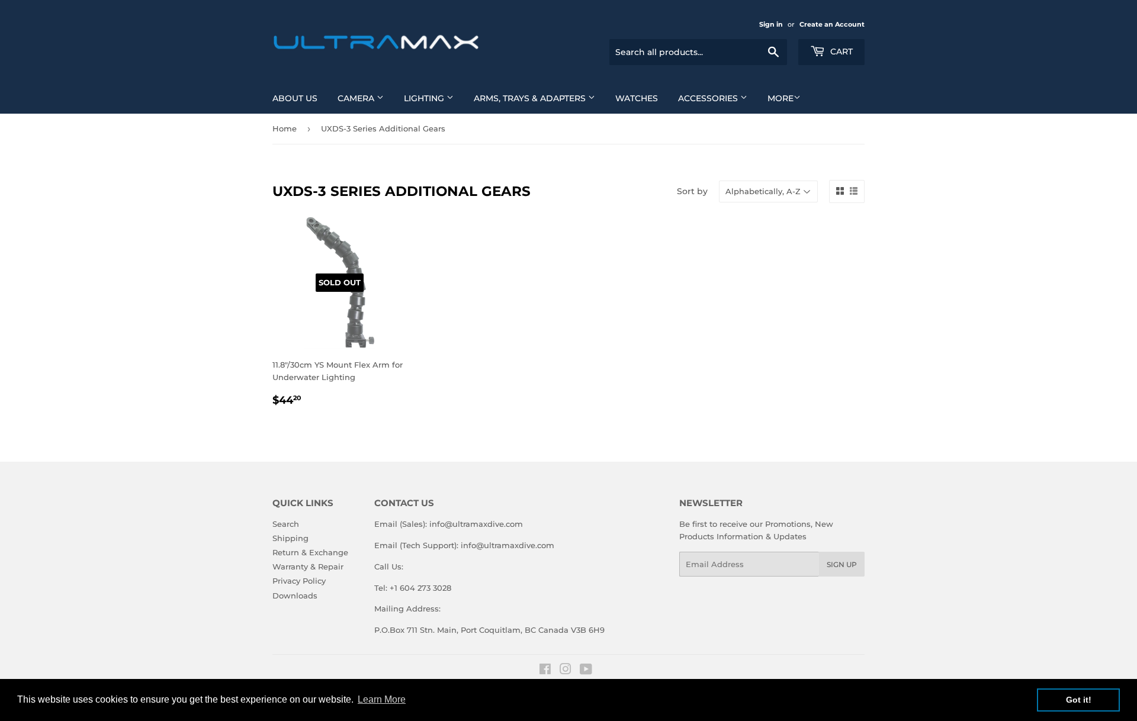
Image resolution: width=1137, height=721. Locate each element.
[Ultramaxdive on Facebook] (545, 670)
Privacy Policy (299, 580)
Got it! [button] (1078, 699)
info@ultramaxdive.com (476, 524)
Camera (357, 98)
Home (284, 128)
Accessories (709, 98)
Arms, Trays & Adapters (531, 98)
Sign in (771, 24)
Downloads (294, 595)
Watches (636, 98)
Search (285, 524)
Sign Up (842, 564)
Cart (840, 51)
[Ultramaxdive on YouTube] (586, 670)
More (780, 98)
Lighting (425, 98)
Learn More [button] (382, 699)
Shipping (290, 538)
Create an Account (832, 24)
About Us (294, 98)
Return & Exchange (310, 552)
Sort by (692, 191)
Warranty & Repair (307, 566)
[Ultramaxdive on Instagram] (565, 670)
